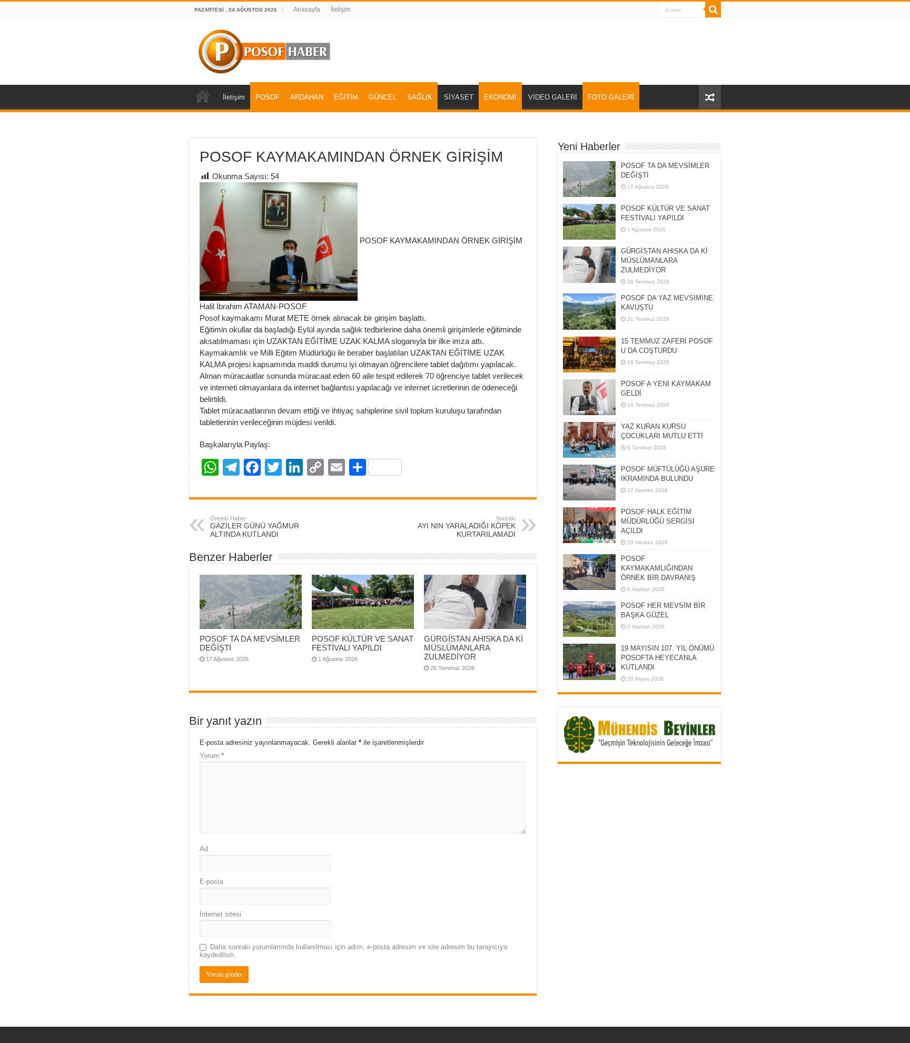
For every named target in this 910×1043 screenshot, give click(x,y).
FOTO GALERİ (611, 97)
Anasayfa (306, 9)
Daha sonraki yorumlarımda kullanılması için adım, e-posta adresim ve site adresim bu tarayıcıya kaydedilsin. (353, 951)
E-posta (211, 881)
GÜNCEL (383, 97)
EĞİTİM (346, 97)
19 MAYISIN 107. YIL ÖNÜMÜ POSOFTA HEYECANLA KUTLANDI (667, 657)
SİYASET (458, 97)
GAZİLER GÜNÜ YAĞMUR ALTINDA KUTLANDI (254, 526)
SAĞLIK (419, 97)
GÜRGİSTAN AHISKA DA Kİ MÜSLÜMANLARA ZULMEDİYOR (473, 647)
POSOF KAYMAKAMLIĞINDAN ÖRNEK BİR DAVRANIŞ (658, 568)
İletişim (341, 9)
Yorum (212, 756)
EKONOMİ (500, 97)
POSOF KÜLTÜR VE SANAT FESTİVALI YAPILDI (362, 643)
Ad (204, 849)
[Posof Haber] (265, 49)
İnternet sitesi (220, 914)
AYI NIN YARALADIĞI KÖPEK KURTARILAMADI (467, 526)
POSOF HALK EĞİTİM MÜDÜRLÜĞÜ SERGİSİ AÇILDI (658, 521)
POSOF (267, 97)
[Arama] (713, 9)
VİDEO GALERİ (552, 97)
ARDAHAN (306, 97)
